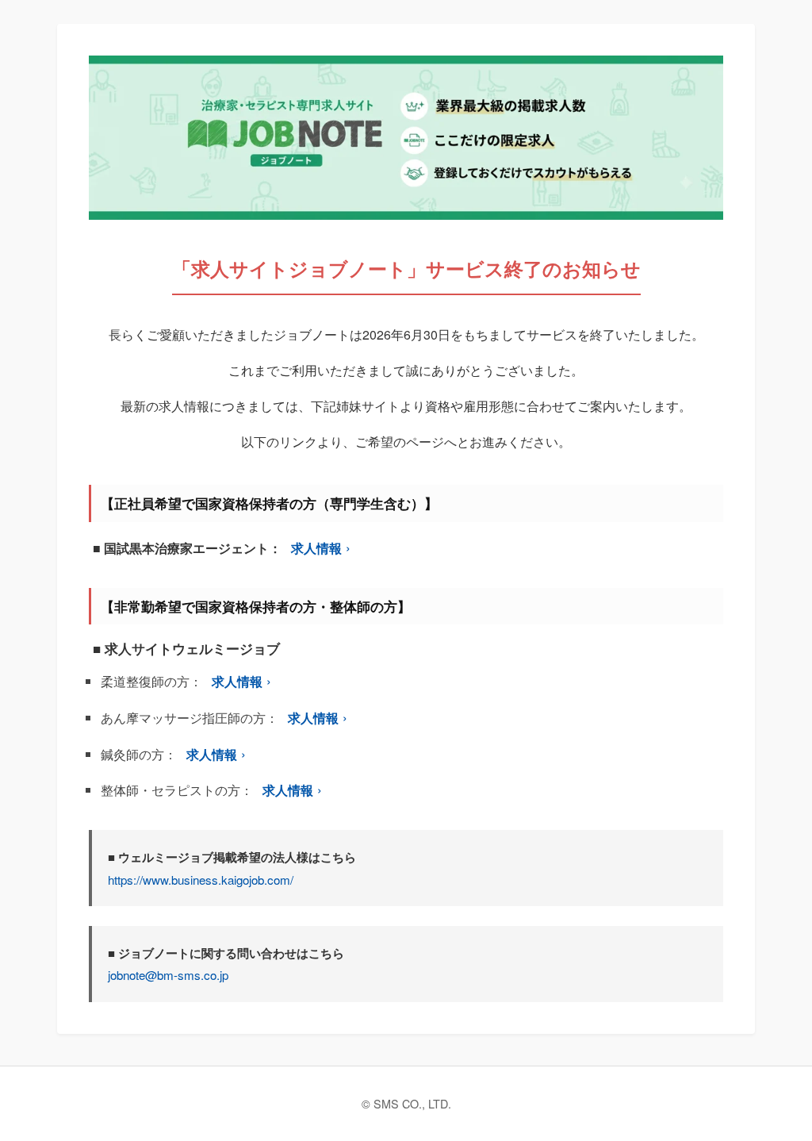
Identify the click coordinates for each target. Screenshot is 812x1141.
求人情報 (316, 548)
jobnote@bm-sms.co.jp (168, 974)
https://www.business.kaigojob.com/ (200, 879)
